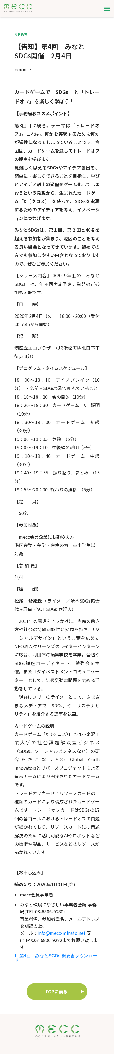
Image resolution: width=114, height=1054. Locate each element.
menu (107, 9)
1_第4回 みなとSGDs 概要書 (44, 955)
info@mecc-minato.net (62, 933)
